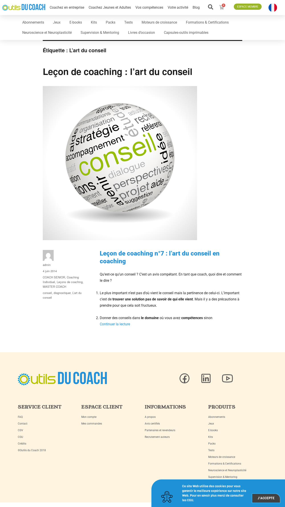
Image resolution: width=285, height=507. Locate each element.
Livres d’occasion (141, 32)
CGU (20, 437)
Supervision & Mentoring (100, 32)
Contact (22, 423)
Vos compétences (149, 7)
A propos (150, 416)
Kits (94, 22)
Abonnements (33, 22)
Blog (196, 7)
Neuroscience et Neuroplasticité (47, 32)
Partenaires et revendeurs (160, 430)
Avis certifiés (152, 423)
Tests (128, 22)
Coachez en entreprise (67, 7)
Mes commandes (91, 423)
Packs (110, 22)
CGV (20, 430)
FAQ (20, 416)
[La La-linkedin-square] (206, 378)
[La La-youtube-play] (227, 378)
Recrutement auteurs (157, 437)
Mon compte (88, 416)
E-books (75, 22)
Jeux (57, 22)
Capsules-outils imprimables (186, 32)
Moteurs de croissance (159, 22)
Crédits (22, 443)
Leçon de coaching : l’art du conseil (117, 71)
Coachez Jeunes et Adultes (110, 7)
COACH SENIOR (54, 277)
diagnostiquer (62, 293)
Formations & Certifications (207, 22)
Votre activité (178, 7)
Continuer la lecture (115, 324)
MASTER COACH (54, 286)
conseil (47, 293)
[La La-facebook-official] (184, 378)
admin (47, 265)
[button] (211, 7)
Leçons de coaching (70, 282)
